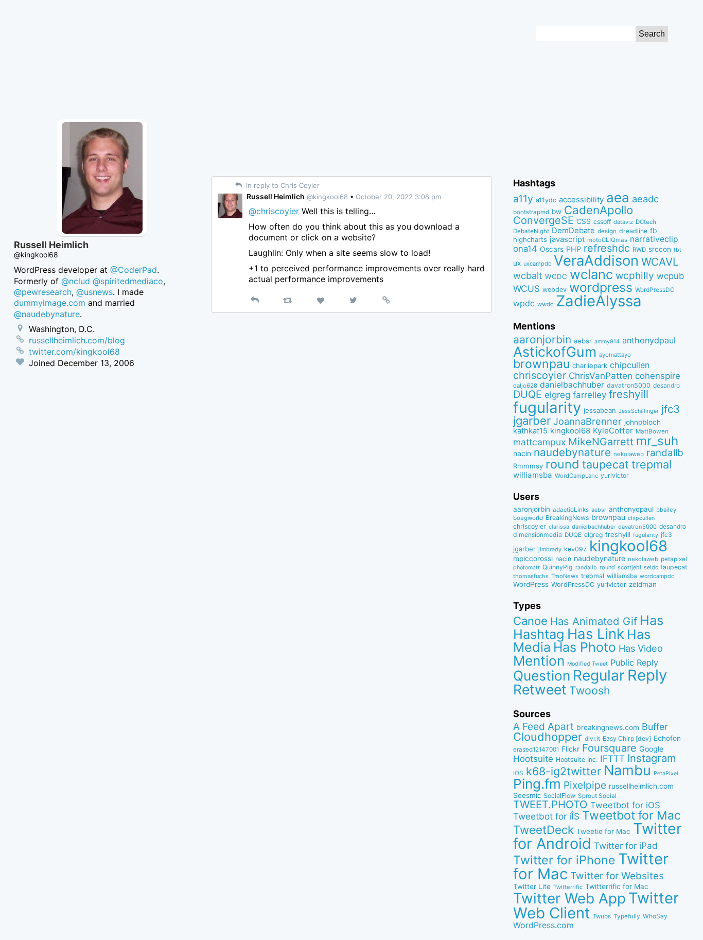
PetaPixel (666, 773)
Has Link (595, 633)
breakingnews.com (607, 727)
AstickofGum (554, 351)
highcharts (530, 239)
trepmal (651, 464)
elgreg (557, 394)
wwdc (545, 304)
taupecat (605, 464)
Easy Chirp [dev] (627, 738)
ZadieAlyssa (599, 301)
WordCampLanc (576, 475)
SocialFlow (559, 795)
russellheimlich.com (641, 786)
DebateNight (531, 231)
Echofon (667, 738)
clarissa (559, 526)
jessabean (600, 410)
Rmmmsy (528, 466)
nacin (522, 453)
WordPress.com (543, 925)
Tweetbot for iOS (625, 805)
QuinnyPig (557, 567)
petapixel (674, 559)
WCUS (526, 288)
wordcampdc (657, 576)
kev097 (575, 549)
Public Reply (634, 662)
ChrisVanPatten (600, 375)
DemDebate (573, 230)
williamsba (532, 475)
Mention (539, 660)
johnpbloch (642, 422)
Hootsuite (533, 759)
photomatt (526, 567)
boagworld (528, 517)
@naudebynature (47, 314)
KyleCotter (613, 431)
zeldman (643, 584)
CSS (583, 221)
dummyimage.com (49, 303)
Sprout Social (597, 795)
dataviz (623, 221)
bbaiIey (666, 509)
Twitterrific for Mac (616, 886)
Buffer (655, 726)
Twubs (602, 916)
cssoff (602, 221)
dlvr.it (592, 738)
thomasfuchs (531, 576)
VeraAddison (596, 260)
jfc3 (670, 409)
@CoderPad (133, 270)
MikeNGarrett (601, 442)
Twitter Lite (532, 886)
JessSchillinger (639, 411)
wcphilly (635, 276)
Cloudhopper (547, 736)
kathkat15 (530, 431)
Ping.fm (537, 784)
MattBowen (652, 431)
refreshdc (607, 248)
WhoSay (655, 916)
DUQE (527, 394)
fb (653, 231)
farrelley (589, 395)
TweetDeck (543, 830)
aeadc (645, 198)
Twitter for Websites (617, 875)
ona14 (525, 248)
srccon (659, 249)
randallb (664, 453)
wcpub (670, 276)
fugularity (547, 407)
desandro (666, 385)
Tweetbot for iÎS (546, 816)
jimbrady (549, 549)
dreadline (633, 231)
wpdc (524, 303)
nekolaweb (628, 454)
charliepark (589, 365)
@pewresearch (43, 292)
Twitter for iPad (626, 845)
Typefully (626, 916)
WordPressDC (655, 289)
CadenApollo (598, 210)
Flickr (570, 749)
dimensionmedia (537, 534)
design (607, 231)
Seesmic (527, 795)
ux (517, 263)
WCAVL (660, 261)
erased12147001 (536, 749)
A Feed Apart (543, 726)
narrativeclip (654, 239)
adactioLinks (571, 509)
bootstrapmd (531, 212)
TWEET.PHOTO (550, 804)
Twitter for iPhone (564, 859)
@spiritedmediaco (128, 281)
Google (651, 748)
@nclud (75, 281)
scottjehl (629, 567)
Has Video (641, 648)
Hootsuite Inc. (576, 759)
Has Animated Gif (593, 621)
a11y (523, 199)
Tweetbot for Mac (631, 815)
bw (556, 211)
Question (541, 675)
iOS (518, 773)
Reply (647, 675)
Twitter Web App (569, 898)
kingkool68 (570, 431)
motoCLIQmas (607, 239)
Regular (599, 675)
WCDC (556, 276)
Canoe (530, 621)
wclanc (591, 274)
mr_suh (657, 440)
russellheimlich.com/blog (77, 340)
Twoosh (589, 690)
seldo (651, 567)
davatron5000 (629, 385)
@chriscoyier (274, 211)
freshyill (628, 394)
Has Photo (584, 647)
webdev (554, 289)
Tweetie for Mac (603, 831)
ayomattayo (615, 354)
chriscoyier (539, 375)
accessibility (581, 199)
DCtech (646, 221)
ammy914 (607, 341)
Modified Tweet (587, 663)
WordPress (531, 584)
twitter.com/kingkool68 (74, 351)
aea (617, 197)
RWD (639, 249)
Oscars (552, 249)
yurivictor (615, 475)
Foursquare (609, 748)
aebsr (583, 341)
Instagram (651, 758)
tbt (677, 250)
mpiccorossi (533, 558)
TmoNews (564, 576)
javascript (567, 239)
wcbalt (527, 275)
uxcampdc (537, 263)
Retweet (540, 689)
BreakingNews (567, 517)
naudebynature (572, 452)
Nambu (627, 770)
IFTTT (612, 758)
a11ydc (546, 200)
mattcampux (539, 442)
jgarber (532, 420)
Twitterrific (568, 887)
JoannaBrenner (587, 421)
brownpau (541, 364)
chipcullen (629, 365)
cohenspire (657, 376)
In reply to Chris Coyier (282, 185)
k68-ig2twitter (563, 771)
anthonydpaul (649, 340)
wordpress (600, 287)
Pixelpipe (585, 785)
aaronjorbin (542, 339)
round (562, 464)
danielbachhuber (572, 385)
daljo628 (525, 385)
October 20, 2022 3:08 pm (398, 197)
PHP (573, 249)
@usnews (94, 292)
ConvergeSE (543, 220)
